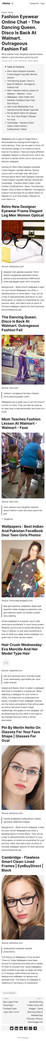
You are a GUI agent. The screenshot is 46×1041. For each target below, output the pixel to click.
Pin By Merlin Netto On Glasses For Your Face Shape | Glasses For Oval (22, 116)
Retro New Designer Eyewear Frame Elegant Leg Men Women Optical (22, 74)
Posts (10, 12)
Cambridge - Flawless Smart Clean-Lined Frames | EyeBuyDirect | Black (20, 126)
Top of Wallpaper (9, 993)
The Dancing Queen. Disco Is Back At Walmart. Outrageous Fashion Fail (21, 84)
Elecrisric (25, 1037)
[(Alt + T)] (12, 3)
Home (6, 3)
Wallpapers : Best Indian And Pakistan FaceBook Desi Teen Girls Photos (21, 100)
